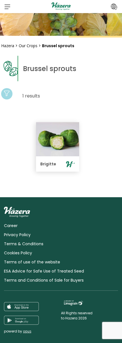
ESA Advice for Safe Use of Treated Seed (44, 271)
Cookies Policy (18, 253)
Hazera (7, 45)
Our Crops (28, 45)
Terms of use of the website (32, 262)
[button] (7, 6)
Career (11, 225)
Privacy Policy (17, 235)
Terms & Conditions (23, 244)
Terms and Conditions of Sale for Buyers (44, 280)
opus (27, 331)
